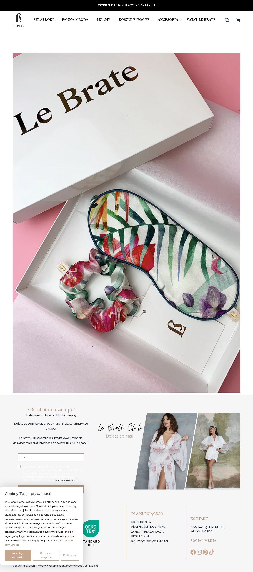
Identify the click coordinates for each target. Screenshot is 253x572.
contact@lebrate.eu (207, 527)
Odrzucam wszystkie (46, 555)
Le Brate (18, 25)
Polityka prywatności (149, 541)
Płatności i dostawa (148, 526)
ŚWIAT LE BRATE (201, 20)
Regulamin (140, 536)
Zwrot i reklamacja (147, 531)
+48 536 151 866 (201, 531)
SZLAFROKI (44, 20)
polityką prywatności (65, 480)
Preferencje (70, 554)
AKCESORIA (168, 20)
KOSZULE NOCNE (134, 20)
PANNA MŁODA (75, 20)
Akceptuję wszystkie (18, 555)
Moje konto (141, 521)
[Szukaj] (227, 20)
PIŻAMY (103, 20)
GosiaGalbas (90, 565)
